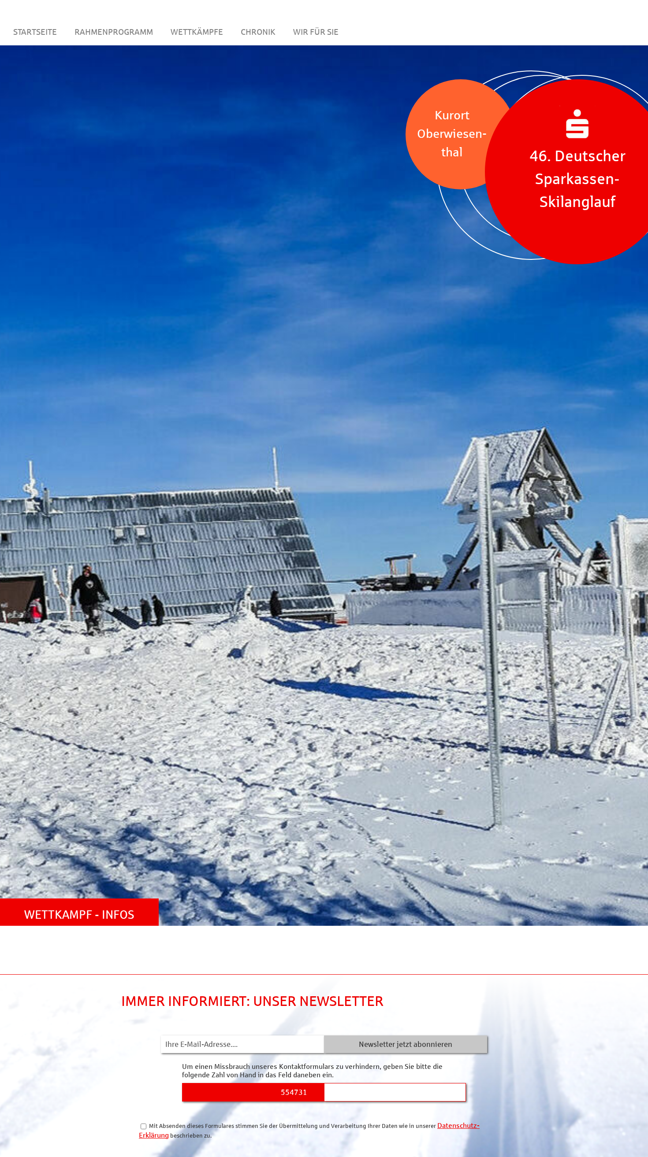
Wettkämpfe (197, 31)
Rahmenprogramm (113, 31)
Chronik (258, 31)
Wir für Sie (316, 31)
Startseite (35, 31)
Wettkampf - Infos (79, 914)
